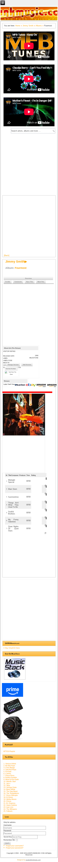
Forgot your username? (15, 846)
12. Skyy (7, 785)
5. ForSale (7, 772)
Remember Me (9, 840)
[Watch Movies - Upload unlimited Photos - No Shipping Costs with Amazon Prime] (12, 697)
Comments (18, 281)
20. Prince (7, 801)
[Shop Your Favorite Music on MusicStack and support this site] (15, 679)
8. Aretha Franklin (10, 778)
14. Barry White (9, 789)
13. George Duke (10, 787)
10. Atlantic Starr (10, 781)
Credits (7, 281)
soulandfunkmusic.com (33, 860)
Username (8, 825)
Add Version (27, 364)
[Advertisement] (29, 164)
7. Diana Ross (9, 776)
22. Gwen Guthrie (10, 805)
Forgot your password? (14, 848)
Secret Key (8, 837)
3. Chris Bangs (9, 768)
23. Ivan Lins (8, 807)
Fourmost (20, 268)
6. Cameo (7, 774)
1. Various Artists (10, 764)
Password (7, 831)
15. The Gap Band (10, 791)
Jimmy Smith (28, 26)
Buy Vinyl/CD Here (12, 648)
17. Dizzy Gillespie (11, 795)
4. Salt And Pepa (10, 770)
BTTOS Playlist (9, 751)
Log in (7, 843)
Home (17, 26)
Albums (39, 26)
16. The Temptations (11, 793)
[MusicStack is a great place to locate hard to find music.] (20, 385)
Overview (28, 278)
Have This (29, 281)
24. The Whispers (10, 809)
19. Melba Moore (10, 799)
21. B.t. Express (9, 803)
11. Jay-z (7, 783)
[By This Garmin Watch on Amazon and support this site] (12, 740)
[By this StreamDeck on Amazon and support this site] (12, 715)
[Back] (6, 255)
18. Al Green (8, 797)
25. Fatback (8, 811)
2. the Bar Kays (9, 766)
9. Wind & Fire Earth (11, 780)
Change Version (13, 364)
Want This (40, 281)
